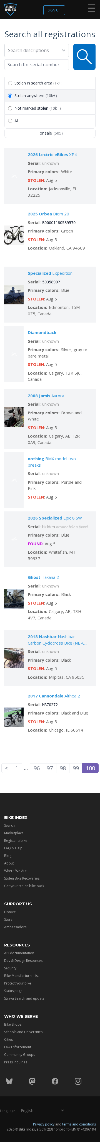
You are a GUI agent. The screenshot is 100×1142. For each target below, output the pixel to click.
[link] (90, 768)
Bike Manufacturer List (21, 975)
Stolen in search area (38, 83)
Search (9, 825)
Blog (7, 855)
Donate (10, 912)
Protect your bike (17, 983)
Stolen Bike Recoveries (21, 878)
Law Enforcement (17, 1047)
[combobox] (34, 50)
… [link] (26, 768)
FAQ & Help (13, 848)
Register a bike (15, 840)
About (9, 863)
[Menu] (91, 9)
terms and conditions (79, 1124)
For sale (50, 133)
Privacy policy (43, 1124)
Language (7, 1110)
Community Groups (19, 1054)
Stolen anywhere (35, 95)
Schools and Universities (23, 1032)
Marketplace (14, 833)
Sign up (54, 10)
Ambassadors (15, 927)
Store (8, 919)
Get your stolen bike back (24, 885)
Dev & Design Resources (23, 960)
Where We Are (15, 870)
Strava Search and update (24, 998)
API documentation (19, 953)
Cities (8, 1039)
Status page (13, 990)
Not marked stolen (37, 108)
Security (10, 968)
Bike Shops (12, 1024)
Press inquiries (15, 1062)
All (16, 120)
